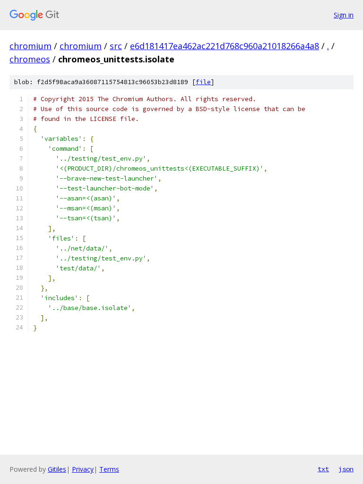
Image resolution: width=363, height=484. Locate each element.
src (116, 46)
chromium (30, 46)
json (346, 469)
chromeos (29, 59)
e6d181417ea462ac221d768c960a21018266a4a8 (224, 46)
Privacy (83, 469)
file (203, 82)
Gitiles (57, 469)
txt (323, 469)
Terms (109, 469)
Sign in (344, 14)
